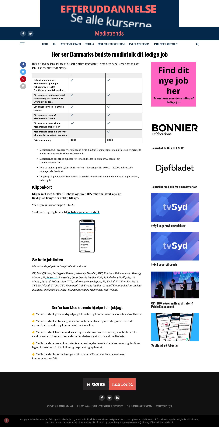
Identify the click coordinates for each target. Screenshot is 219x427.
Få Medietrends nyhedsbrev (139, 406)
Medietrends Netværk (70, 44)
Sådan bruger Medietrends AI (111, 44)
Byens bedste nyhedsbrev (165, 44)
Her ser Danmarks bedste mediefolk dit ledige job (100, 406)
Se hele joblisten (47, 259)
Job (54, 44)
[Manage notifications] (6, 420)
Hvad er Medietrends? (139, 44)
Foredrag (89, 44)
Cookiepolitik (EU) (164, 406)
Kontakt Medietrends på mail (60, 406)
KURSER (45, 44)
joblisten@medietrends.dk (83, 212)
